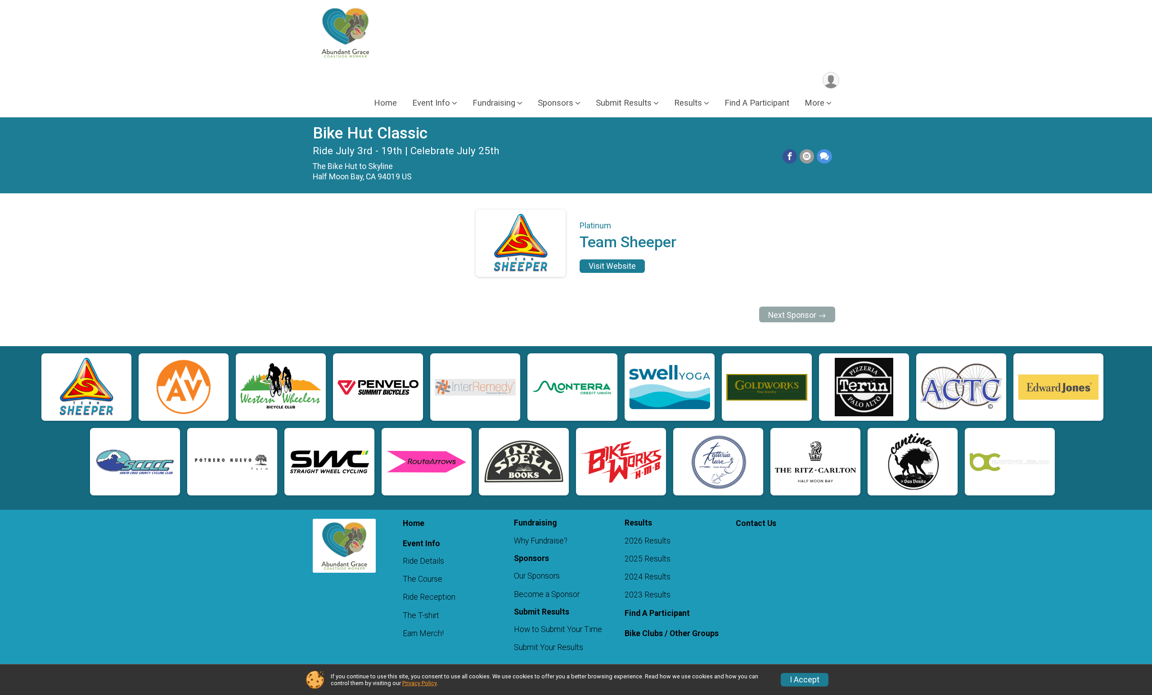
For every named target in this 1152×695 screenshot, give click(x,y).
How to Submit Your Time (558, 629)
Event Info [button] (431, 103)
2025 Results (647, 558)
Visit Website (612, 266)
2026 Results (647, 540)
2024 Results (647, 576)
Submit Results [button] (624, 103)
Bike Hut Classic (370, 133)
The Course (422, 579)
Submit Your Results (548, 647)
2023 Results (647, 594)
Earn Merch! (423, 633)
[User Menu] (831, 80)
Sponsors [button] (555, 103)
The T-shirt (421, 615)
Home (385, 103)
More (814, 103)
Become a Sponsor (547, 594)
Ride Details (423, 561)
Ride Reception (429, 597)
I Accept (804, 679)
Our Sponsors (537, 575)
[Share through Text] (824, 156)
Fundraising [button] (493, 103)
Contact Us (756, 523)
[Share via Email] (807, 156)
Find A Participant (756, 103)
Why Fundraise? (540, 540)
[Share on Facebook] (790, 156)
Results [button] (688, 103)
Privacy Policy (419, 683)
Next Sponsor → (797, 315)
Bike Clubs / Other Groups (672, 633)
